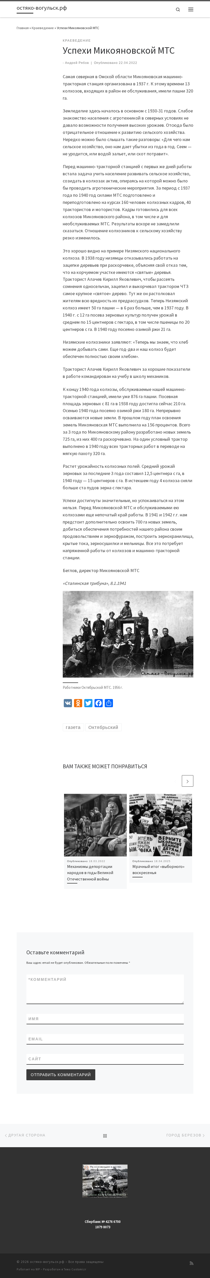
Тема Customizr (75, 1269)
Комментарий (47, 979)
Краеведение (43, 28)
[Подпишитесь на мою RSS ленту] (191, 1263)
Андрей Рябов (77, 63)
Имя (33, 1019)
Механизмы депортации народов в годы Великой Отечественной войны (90, 872)
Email (35, 1039)
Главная (23, 28)
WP (38, 1269)
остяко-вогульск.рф (47, 1262)
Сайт (34, 1059)
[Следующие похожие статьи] (187, 781)
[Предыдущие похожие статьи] (175, 781)
